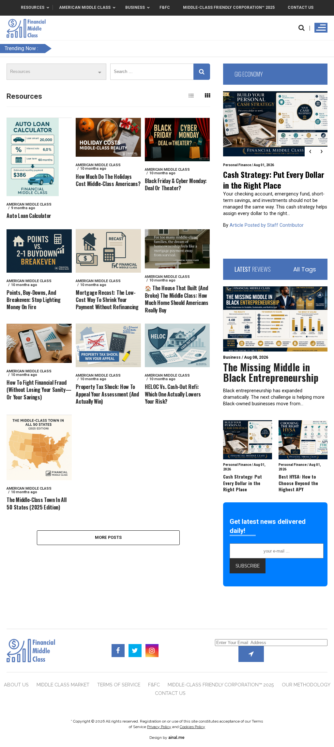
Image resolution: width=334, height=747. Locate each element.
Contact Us (170, 693)
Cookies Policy (192, 727)
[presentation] (310, 151)
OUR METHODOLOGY (306, 684)
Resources (24, 96)
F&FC (154, 684)
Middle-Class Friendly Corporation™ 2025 (221, 684)
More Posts (108, 537)
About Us (16, 684)
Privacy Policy (159, 727)
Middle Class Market (63, 684)
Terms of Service (118, 684)
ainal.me (176, 737)
